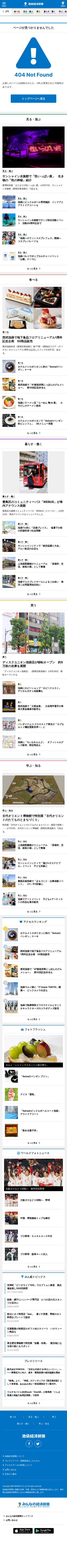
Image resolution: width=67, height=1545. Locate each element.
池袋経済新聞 (33, 4)
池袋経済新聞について (14, 1456)
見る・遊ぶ (28, 11)
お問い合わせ (10, 1469)
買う (38, 11)
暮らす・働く (49, 11)
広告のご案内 (10, 1474)
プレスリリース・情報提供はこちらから (22, 1460)
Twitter (37, 1443)
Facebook (29, 1443)
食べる (17, 11)
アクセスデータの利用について (18, 1465)
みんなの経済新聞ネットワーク (33, 1504)
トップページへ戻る (33, 98)
